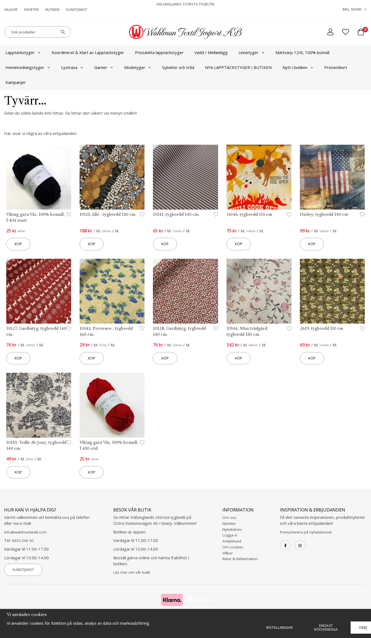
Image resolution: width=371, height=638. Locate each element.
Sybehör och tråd (178, 67)
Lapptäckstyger (20, 52)
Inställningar (279, 627)
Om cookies (232, 547)
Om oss (229, 517)
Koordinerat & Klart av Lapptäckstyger (88, 52)
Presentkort (335, 67)
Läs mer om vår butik (131, 572)
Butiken (52, 9)
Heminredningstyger (24, 67)
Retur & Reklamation (240, 558)
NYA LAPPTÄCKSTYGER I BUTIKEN (238, 67)
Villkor (10, 9)
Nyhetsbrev (232, 529)
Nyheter (31, 9)
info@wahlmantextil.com (25, 532)
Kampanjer (15, 82)
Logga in (229, 535)
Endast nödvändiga (326, 627)
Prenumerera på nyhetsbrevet (306, 532)
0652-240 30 (23, 540)
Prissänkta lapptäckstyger (159, 52)
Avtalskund (231, 541)
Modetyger (134, 67)
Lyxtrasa (69, 67)
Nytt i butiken (294, 67)
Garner (100, 67)
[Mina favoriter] (345, 32)
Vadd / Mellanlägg (211, 52)
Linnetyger (248, 52)
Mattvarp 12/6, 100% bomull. (302, 52)
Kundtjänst (76, 9)
